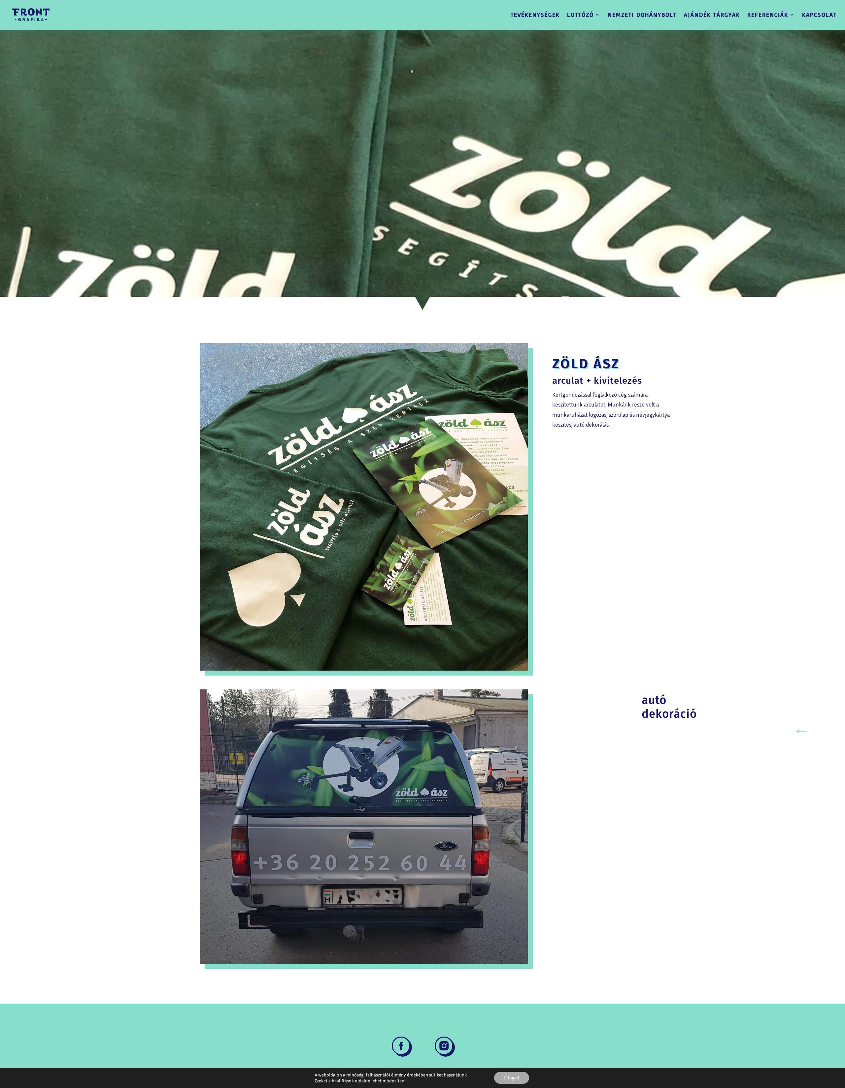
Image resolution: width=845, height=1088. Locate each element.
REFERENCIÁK (767, 14)
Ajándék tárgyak (712, 14)
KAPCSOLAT (819, 14)
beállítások (343, 1080)
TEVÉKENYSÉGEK (535, 14)
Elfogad (511, 1077)
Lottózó (580, 14)
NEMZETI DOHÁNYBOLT (642, 14)
